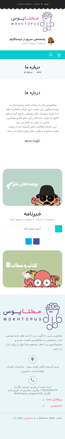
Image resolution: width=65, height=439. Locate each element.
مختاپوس (28, 417)
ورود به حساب (40, 4)
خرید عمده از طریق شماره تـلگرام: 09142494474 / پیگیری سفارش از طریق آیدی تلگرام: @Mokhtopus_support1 (33, 390)
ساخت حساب (24, 4)
